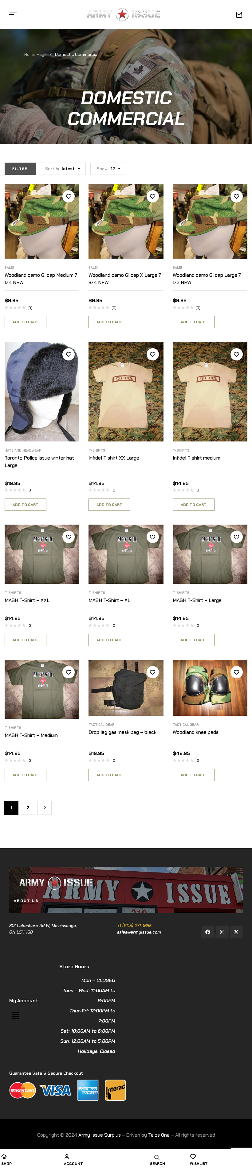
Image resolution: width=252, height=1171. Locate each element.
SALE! (9, 267)
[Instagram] (222, 932)
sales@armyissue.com (139, 932)
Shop (6, 1163)
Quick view (68, 223)
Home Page (35, 54)
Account (73, 1163)
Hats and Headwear (23, 450)
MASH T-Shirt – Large (197, 600)
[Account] (66, 1156)
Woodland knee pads (196, 732)
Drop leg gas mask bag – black (122, 732)
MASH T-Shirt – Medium (31, 735)
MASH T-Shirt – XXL (27, 600)
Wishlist (199, 1163)
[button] (15, 1016)
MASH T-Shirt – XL (109, 600)
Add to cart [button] (25, 322)
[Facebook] (208, 932)
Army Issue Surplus (99, 1135)
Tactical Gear (102, 724)
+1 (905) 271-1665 (134, 925)
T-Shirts (97, 450)
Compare (68, 210)
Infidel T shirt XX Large (114, 458)
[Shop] (4, 1156)
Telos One (159, 1135)
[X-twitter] (236, 932)
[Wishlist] (192, 1156)
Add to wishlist (68, 196)
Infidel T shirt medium (196, 458)
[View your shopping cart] (239, 14)
